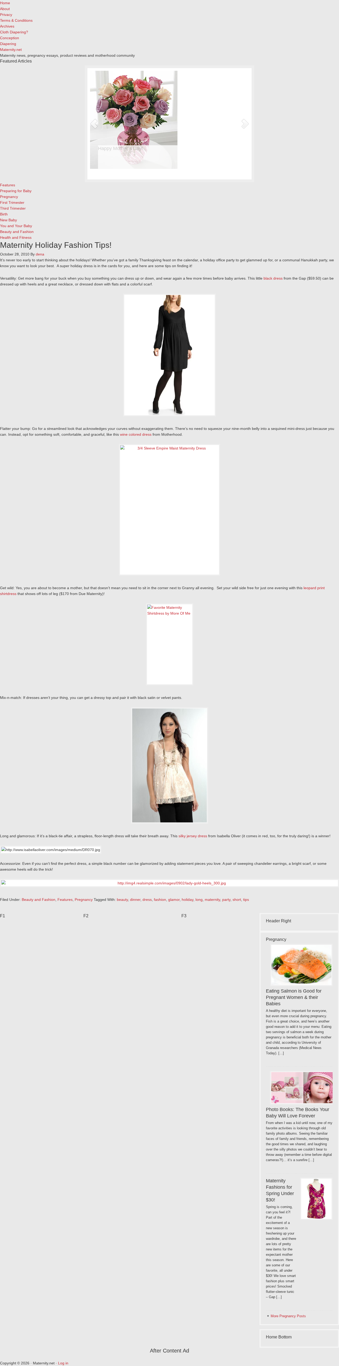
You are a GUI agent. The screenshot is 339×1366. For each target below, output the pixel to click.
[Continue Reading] (179, 171)
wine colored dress (135, 434)
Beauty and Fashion (38, 899)
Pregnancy (84, 899)
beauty (122, 899)
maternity (212, 899)
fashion (160, 899)
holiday (187, 899)
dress (147, 899)
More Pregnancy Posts (288, 1316)
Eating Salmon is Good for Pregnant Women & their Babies (294, 997)
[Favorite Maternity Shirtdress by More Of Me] (169, 644)
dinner (135, 899)
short (237, 899)
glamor (174, 899)
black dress (273, 278)
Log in (63, 1363)
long (199, 899)
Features (65, 899)
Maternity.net (11, 49)
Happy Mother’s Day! (120, 148)
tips (246, 899)
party (226, 899)
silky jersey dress (193, 836)
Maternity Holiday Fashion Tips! (55, 245)
